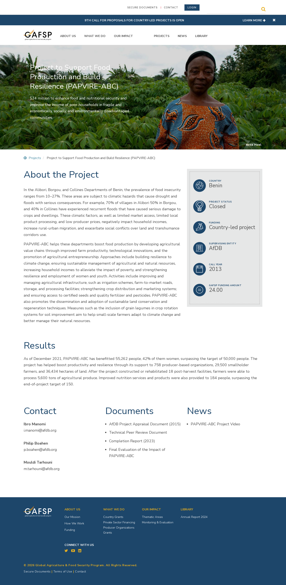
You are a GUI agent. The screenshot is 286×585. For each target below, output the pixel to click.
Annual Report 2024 (194, 517)
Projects (161, 36)
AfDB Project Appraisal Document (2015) (145, 424)
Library (201, 36)
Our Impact (123, 36)
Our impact (151, 509)
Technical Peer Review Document (138, 432)
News (182, 36)
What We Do (95, 36)
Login (192, 7)
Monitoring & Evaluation (157, 522)
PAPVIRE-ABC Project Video (215, 424)
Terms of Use (62, 572)
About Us (68, 36)
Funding (69, 530)
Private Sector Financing (119, 522)
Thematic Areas (152, 517)
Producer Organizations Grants (118, 530)
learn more (252, 20)
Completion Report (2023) (132, 441)
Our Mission (72, 517)
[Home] (38, 34)
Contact (171, 7)
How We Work (74, 523)
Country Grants (113, 517)
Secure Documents (142, 7)
